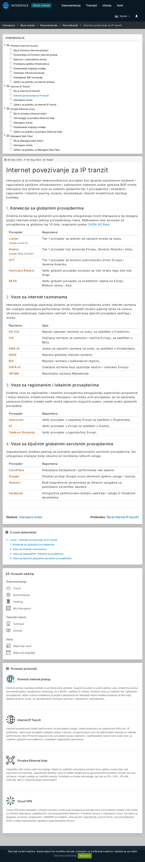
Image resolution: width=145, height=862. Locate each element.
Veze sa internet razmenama (28, 549)
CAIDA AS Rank (99, 224)
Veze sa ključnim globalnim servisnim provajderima (40, 558)
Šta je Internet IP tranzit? (123, 517)
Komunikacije (70, 25)
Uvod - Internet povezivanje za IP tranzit (31, 539)
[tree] (72, 98)
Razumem (85, 855)
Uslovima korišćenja (64, 855)
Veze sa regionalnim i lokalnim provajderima (36, 553)
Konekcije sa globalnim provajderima (32, 544)
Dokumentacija (48, 25)
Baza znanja (41, 5)
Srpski (122, 16)
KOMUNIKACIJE (14, 37)
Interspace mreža (30, 517)
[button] (4, 45)
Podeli (49, 159)
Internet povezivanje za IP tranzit (102, 25)
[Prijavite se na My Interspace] (137, 16)
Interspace (9, 25)
